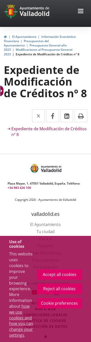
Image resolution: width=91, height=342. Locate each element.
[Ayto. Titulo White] (34, 11)
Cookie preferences (59, 303)
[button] (80, 11)
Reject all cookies (59, 288)
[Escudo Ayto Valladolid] (35, 168)
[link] (5, 37)
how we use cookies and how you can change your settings (21, 320)
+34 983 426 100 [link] (19, 188)
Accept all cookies (59, 274)
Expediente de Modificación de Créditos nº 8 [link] (47, 54)
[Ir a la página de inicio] (11, 11)
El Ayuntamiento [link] (24, 37)
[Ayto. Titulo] (50, 168)
